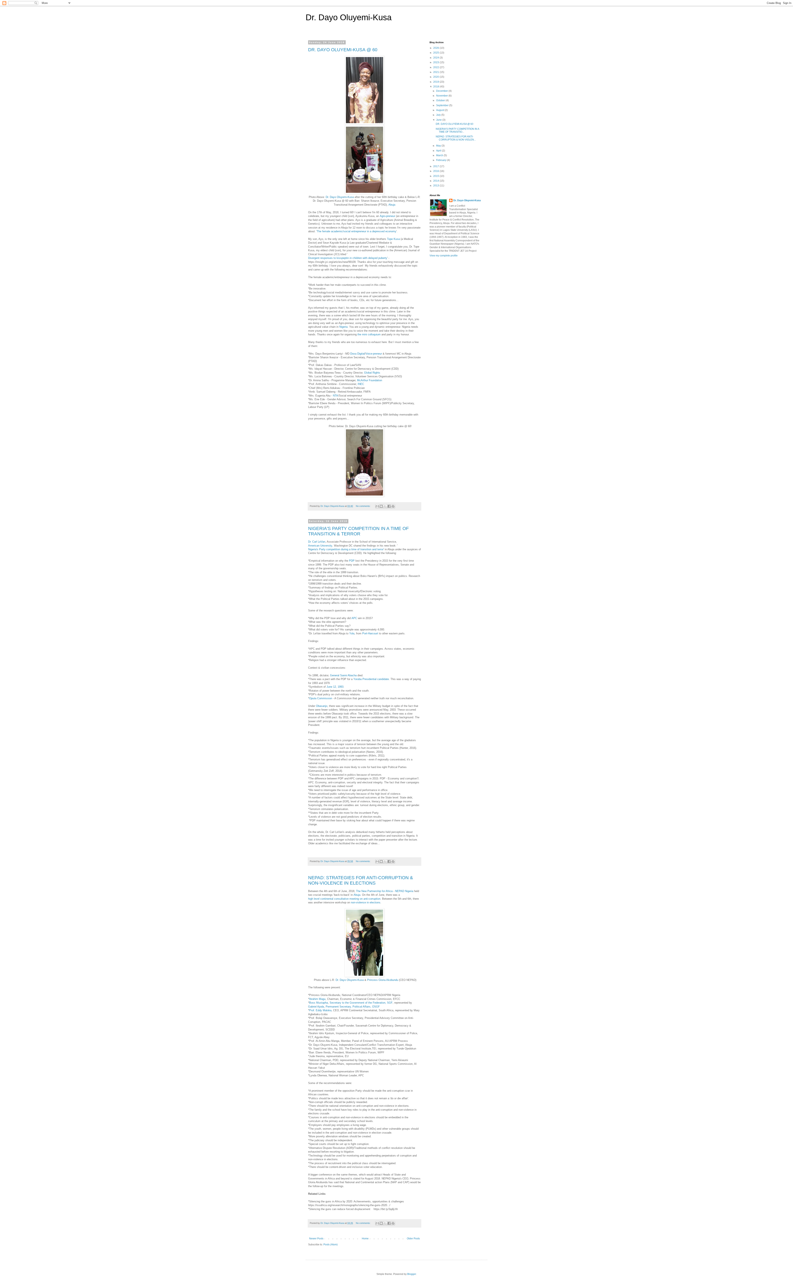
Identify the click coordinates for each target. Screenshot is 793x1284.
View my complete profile (444, 255)
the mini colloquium (369, 334)
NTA (335, 395)
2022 (436, 67)
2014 (436, 180)
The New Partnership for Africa (374, 891)
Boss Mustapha (318, 1002)
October (441, 100)
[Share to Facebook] (389, 506)
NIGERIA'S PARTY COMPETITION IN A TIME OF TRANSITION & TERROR (358, 531)
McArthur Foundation (369, 380)
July (438, 114)
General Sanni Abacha (343, 675)
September (442, 105)
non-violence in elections (365, 902)
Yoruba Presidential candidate (371, 679)
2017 (436, 166)
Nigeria (343, 326)
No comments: (363, 506)
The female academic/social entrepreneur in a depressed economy (356, 231)
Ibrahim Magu (317, 999)
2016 (436, 171)
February (441, 160)
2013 (436, 185)
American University (320, 545)
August (440, 110)
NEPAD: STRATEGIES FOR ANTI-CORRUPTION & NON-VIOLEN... (456, 138)
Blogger (411, 1274)
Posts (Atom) (330, 1244)
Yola (351, 633)
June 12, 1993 (334, 686)
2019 (436, 81)
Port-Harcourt (370, 633)
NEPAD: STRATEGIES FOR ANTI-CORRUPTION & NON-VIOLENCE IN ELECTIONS (360, 880)
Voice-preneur (374, 353)
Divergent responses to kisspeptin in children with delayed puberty (347, 258)
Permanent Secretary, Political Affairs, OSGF (353, 1006)
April (439, 150)
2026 (436, 47)
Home (365, 1238)
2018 (436, 86)
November (442, 95)
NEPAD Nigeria (404, 891)
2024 (436, 57)
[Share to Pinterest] (393, 506)
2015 (436, 176)
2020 (436, 76)
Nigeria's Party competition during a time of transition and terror (345, 549)
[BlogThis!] (381, 506)
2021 (436, 72)
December (442, 90)
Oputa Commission (320, 698)
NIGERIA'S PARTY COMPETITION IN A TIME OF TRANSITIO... (457, 130)
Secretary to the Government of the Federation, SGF (361, 1002)
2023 (436, 62)
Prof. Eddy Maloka (320, 1010)
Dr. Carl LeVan (316, 541)
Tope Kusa (393, 239)
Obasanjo (321, 706)
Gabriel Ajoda (316, 1006)
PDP (352, 560)
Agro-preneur (387, 216)
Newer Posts (316, 1238)
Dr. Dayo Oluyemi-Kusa (349, 17)
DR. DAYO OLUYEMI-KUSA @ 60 (342, 49)
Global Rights (372, 372)
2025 (436, 52)
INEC (361, 384)
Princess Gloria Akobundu (382, 979)
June (439, 119)
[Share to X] (385, 506)
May (439, 145)
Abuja (391, 204)
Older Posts (413, 1238)
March (440, 155)
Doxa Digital (357, 353)
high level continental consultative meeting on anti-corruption (344, 898)
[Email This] (377, 506)
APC (354, 618)
